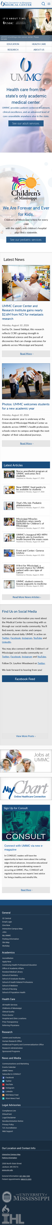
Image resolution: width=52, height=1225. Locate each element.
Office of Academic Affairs (13, 968)
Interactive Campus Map (12, 929)
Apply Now (6, 962)
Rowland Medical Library (12, 972)
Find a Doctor (7, 1015)
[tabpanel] (26, 24)
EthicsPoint (7, 1114)
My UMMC (6, 936)
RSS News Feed (11, 1095)
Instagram (27, 638)
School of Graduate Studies (13, 979)
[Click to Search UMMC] (43, 3)
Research (13, 49)
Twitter (5, 638)
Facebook (16, 638)
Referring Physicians (10, 1025)
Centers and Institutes (11, 1038)
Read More (26, 353)
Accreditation (7, 958)
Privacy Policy (8, 1125)
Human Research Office (12, 1041)
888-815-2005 (26, 1179)
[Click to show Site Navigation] (49, 3)
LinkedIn (6, 642)
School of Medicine (10, 986)
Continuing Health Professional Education (19, 965)
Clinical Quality (8, 1012)
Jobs (4, 932)
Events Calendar (9, 1067)
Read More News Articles (26, 597)
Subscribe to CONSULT (11, 1074)
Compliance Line (9, 1111)
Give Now (6, 925)
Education (13, 44)
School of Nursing (9, 989)
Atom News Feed (12, 1098)
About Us (39, 49)
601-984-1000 (24, 1176)
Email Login (7, 922)
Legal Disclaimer (9, 1118)
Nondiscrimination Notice (12, 1121)
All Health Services (9, 1005)
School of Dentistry (10, 975)
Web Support (7, 1131)
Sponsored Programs (11, 1051)
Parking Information (10, 939)
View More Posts (25, 736)
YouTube (37, 638)
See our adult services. (26, 123)
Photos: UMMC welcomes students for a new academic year (25, 406)
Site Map (5, 942)
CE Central (6, 918)
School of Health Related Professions (17, 982)
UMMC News (7, 1071)
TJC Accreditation (9, 1128)
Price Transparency (10, 1022)
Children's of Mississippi (12, 1008)
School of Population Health (13, 992)
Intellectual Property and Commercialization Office (23, 1045)
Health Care (39, 44)
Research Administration (12, 1048)
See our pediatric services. (26, 239)
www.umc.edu (7, 1170)
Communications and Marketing (15, 1064)
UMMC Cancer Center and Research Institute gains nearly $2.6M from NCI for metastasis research (22, 312)
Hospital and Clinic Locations (14, 1019)
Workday (6, 946)
